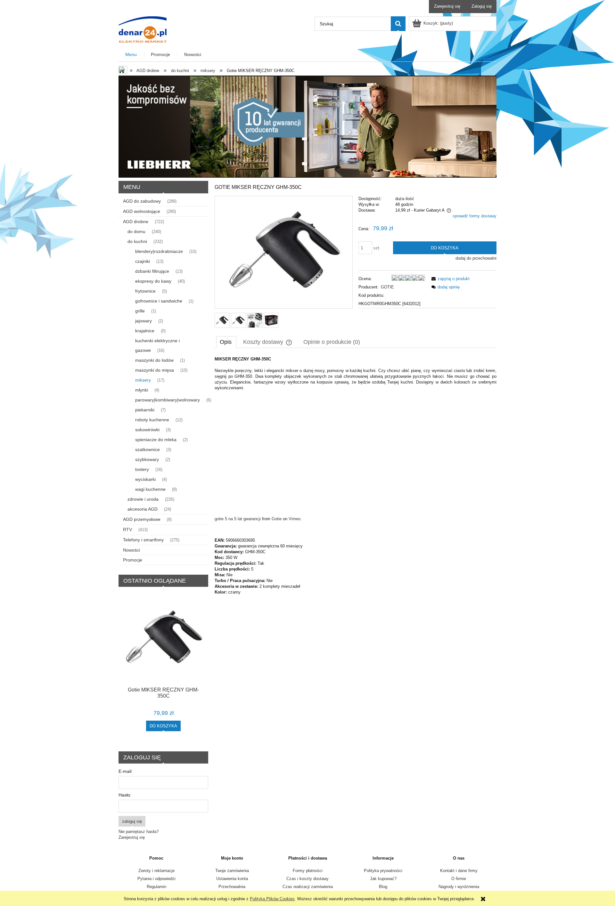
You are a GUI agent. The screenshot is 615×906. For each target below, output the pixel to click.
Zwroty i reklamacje (156, 870)
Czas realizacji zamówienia (308, 886)
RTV (127, 529)
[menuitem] (131, 55)
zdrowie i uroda (143, 499)
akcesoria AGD (142, 509)
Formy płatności (308, 870)
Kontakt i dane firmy (459, 870)
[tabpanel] (355, 475)
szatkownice (147, 449)
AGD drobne (135, 221)
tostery (142, 469)
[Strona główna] (143, 29)
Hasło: (125, 794)
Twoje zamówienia (232, 870)
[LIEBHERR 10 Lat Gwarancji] (307, 126)
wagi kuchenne (150, 489)
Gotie (277, 518)
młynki (141, 389)
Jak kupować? (383, 878)
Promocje (132, 559)
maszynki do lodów (154, 360)
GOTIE (387, 287)
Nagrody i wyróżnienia (459, 886)
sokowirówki (147, 429)
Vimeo (294, 518)
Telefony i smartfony (143, 539)
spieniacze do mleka (155, 439)
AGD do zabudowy (142, 201)
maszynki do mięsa (154, 370)
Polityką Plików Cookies (272, 898)
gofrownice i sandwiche (158, 300)
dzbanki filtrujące (152, 271)
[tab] (226, 342)
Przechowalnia (231, 886)
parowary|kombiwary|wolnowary (167, 399)
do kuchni (137, 241)
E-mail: (126, 771)
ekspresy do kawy (153, 281)
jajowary (143, 320)
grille (140, 310)
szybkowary (147, 459)
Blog (383, 886)
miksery (143, 380)
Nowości (131, 550)
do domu (136, 231)
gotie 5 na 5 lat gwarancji (238, 518)
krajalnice (144, 330)
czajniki (142, 261)
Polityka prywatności (383, 870)
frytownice (145, 291)
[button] (449, 278)
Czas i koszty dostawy (307, 878)
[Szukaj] (398, 23)
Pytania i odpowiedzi (156, 878)
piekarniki (144, 409)
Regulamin (156, 886)
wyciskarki (145, 479)
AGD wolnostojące (141, 211)
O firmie (458, 878)
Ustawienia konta (232, 878)
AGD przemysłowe (141, 519)
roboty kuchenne (152, 419)
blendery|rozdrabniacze (159, 251)
